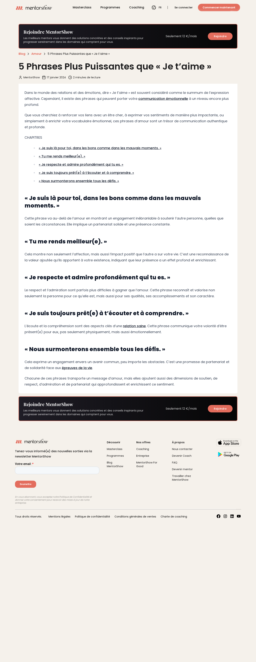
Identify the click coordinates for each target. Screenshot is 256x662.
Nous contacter (182, 449)
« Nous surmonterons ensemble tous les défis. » (79, 181)
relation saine (134, 326)
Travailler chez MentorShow (181, 478)
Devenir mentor (182, 469)
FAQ (174, 462)
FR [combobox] (160, 7)
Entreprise (142, 456)
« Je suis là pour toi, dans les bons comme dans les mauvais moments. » (100, 148)
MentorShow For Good (146, 464)
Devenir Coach (182, 456)
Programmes (110, 7)
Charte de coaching (174, 516)
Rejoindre (220, 36)
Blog (22, 54)
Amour (36, 54)
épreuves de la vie (77, 367)
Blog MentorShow (115, 464)
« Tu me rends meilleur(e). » (62, 156)
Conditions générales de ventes (135, 516)
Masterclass (82, 7)
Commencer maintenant (219, 7)
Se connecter (183, 7)
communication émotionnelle (163, 98)
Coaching (136, 7)
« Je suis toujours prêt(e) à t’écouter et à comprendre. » (86, 172)
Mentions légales (59, 516)
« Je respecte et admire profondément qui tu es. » (81, 164)
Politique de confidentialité (92, 516)
